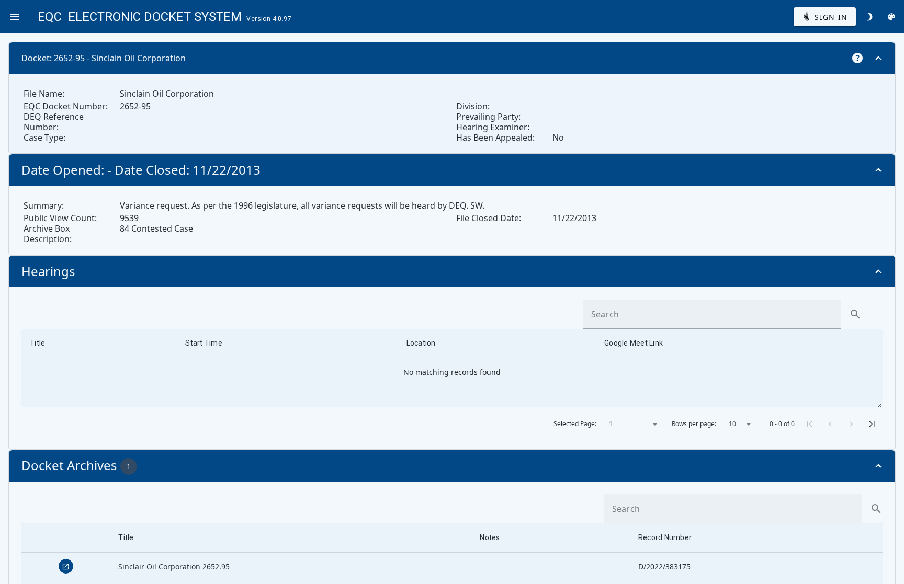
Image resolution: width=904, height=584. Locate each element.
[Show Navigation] (14, 16)
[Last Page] (872, 424)
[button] (655, 424)
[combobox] (634, 424)
